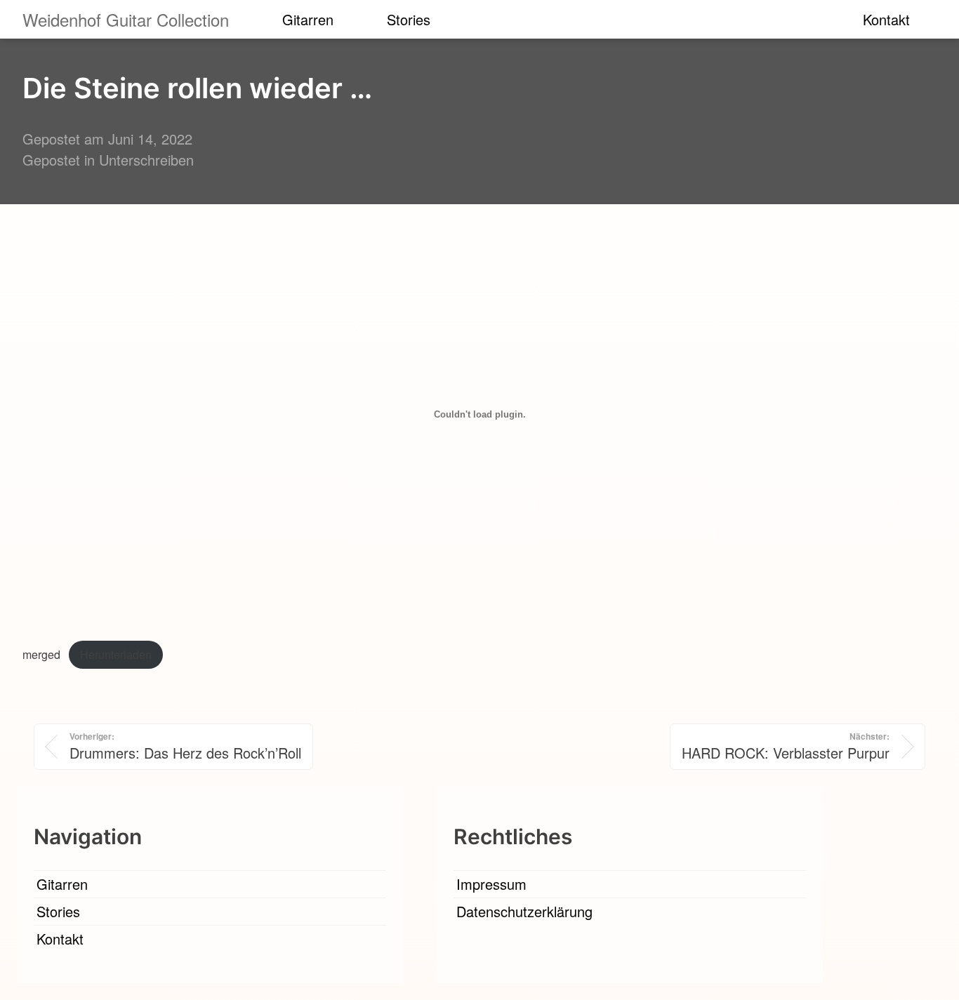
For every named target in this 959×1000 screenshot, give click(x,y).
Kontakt (886, 19)
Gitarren (307, 19)
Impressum (491, 884)
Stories (408, 19)
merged (41, 654)
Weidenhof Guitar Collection (125, 19)
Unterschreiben (146, 159)
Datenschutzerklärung (524, 911)
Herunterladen (116, 654)
